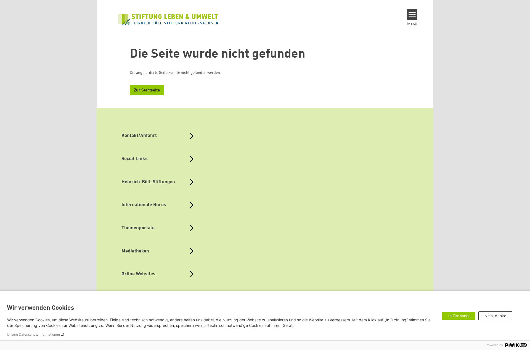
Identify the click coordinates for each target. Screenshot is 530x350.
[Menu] (412, 14)
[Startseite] (168, 19)
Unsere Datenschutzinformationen (33, 334)
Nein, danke (495, 315)
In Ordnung (458, 315)
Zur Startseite (147, 90)
